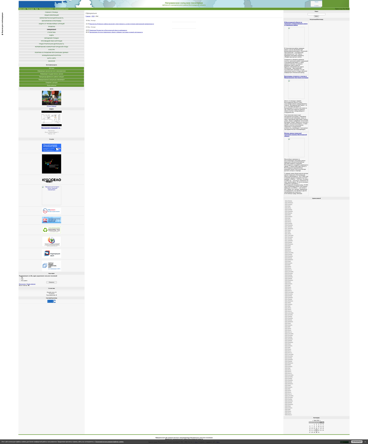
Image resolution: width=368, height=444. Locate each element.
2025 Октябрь (289, 397)
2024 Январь (288, 361)
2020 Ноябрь (288, 295)
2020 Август (288, 290)
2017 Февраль (289, 228)
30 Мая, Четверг (91, 20)
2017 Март (288, 230)
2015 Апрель (288, 204)
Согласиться (356, 441)
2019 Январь (288, 257)
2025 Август (288, 394)
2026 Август (288, 414)
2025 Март (288, 385)
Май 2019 (316, 420)
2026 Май (287, 409)
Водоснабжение (51, 85)
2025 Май (287, 388)
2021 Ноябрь (288, 316)
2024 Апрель (288, 366)
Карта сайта (22, 9)
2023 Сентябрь (289, 354)
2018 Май (287, 247)
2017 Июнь (288, 233)
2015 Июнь (288, 207)
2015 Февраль (289, 202)
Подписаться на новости (46, 9)
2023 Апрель (288, 345)
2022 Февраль (289, 321)
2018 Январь (288, 242)
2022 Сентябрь (289, 333)
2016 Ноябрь (288, 223)
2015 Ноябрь (288, 209)
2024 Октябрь (289, 376)
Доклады (51, 68)
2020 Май (287, 285)
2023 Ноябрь (288, 357)
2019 (93, 16)
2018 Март (288, 245)
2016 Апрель (288, 216)
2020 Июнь (288, 287)
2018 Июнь (288, 249)
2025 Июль (288, 392)
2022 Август (288, 332)
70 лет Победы (51, 106)
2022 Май (287, 326)
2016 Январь (288, 213)
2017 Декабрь (289, 240)
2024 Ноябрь (288, 378)
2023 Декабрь (289, 359)
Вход (36, 9)
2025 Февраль (289, 383)
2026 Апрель (288, 407)
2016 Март (288, 214)
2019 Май (287, 264)
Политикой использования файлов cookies (109, 441)
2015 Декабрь (289, 211)
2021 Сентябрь (289, 313)
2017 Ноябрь (288, 238)
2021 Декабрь (289, 318)
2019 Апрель (288, 263)
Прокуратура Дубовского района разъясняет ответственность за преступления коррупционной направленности (121, 24)
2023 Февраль (289, 342)
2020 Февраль (289, 280)
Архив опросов (31, 284)
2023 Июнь (288, 349)
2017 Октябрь (289, 237)
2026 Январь (288, 402)
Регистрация (30, 9)
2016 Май (287, 218)
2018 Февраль (289, 244)
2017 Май (287, 232)
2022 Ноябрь (288, 337)
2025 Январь (288, 382)
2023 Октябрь (289, 356)
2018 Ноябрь (288, 254)
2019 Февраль (289, 259)
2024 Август (288, 373)
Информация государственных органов (51, 74)
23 (316, 430)
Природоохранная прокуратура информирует (52, 79)
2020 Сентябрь (289, 292)
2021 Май (287, 306)
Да (22, 277)
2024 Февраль (289, 363)
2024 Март (288, 364)
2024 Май (287, 368)
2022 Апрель (288, 325)
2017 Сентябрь (289, 235)
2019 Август (288, 269)
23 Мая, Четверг (91, 27)
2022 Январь (288, 319)
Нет (22, 279)
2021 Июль (288, 309)
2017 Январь (288, 226)
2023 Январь (288, 340)
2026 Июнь (288, 411)
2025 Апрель (288, 387)
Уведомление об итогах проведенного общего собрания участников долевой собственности (116, 32)
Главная (88, 16)
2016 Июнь (288, 220)
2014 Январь (288, 201)
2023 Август (288, 352)
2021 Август (288, 311)
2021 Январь (288, 299)
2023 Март (288, 344)
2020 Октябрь (289, 294)
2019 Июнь (288, 266)
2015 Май (287, 206)
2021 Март (288, 302)
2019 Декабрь (289, 276)
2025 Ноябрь (288, 399)
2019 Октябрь (289, 273)
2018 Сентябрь (289, 252)
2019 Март (288, 261)
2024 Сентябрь (289, 375)
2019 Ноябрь (288, 275)
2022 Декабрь (289, 338)
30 (316, 432)
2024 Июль (288, 371)
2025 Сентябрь (289, 395)
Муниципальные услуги (61, 9)
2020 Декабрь (289, 297)
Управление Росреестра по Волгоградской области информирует (108, 30)
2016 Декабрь (289, 225)
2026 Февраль (289, 404)
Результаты (22, 284)
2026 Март (288, 406)
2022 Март (288, 323)
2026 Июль (288, 413)
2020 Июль (288, 288)
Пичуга (316, 1)
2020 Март (288, 282)
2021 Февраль (289, 301)
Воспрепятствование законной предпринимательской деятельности (51, 128)
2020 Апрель (288, 283)
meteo (316, 5)
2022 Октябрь (289, 335)
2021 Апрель (288, 304)
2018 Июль (288, 251)
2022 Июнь (288, 328)
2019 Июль (288, 268)
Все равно (24, 280)
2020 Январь (288, 278)
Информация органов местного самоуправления (52, 71)
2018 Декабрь (289, 256)
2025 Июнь (288, 390)
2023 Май (287, 347)
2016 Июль (288, 221)
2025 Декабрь (289, 400)
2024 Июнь (288, 369)
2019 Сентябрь (289, 271)
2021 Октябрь (289, 314)
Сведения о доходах (52, 82)
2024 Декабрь (289, 380)
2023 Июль (288, 351)
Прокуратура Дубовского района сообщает (51, 76)
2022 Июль (288, 330)
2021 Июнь (288, 307)
